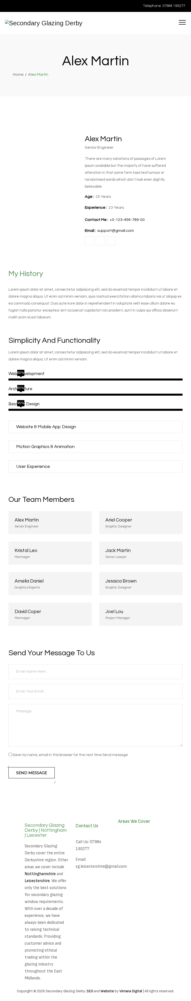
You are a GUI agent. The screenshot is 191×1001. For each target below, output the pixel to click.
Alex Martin (27, 520)
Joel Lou (114, 611)
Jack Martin (118, 550)
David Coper (28, 611)
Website (107, 991)
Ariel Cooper (118, 520)
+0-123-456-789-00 (127, 220)
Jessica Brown (121, 581)
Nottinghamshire (40, 873)
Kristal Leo (26, 550)
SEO (90, 991)
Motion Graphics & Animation (45, 446)
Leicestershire (37, 880)
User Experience (33, 466)
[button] (95, 427)
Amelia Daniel (29, 581)
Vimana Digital (130, 991)
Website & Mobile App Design (46, 426)
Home (17, 74)
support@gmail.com (115, 231)
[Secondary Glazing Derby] (43, 23)
